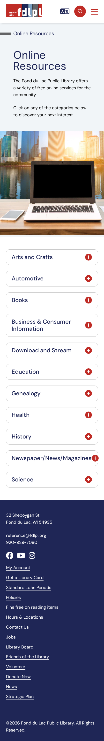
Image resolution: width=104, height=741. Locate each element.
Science (22, 479)
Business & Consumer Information (41, 325)
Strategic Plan (20, 696)
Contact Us (17, 627)
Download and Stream (42, 350)
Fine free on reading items (32, 607)
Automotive (28, 278)
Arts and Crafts (32, 257)
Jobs (11, 637)
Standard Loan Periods (28, 587)
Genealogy (26, 393)
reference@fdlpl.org (26, 535)
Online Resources (33, 33)
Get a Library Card (25, 578)
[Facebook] (9, 555)
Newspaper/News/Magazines (51, 458)
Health (21, 415)
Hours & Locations (24, 617)
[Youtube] (21, 555)
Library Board (19, 647)
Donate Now (18, 677)
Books (20, 300)
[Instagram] (32, 555)
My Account (18, 568)
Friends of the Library (27, 657)
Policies (13, 597)
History (21, 436)
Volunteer (15, 667)
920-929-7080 (21, 542)
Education (25, 371)
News (11, 687)
